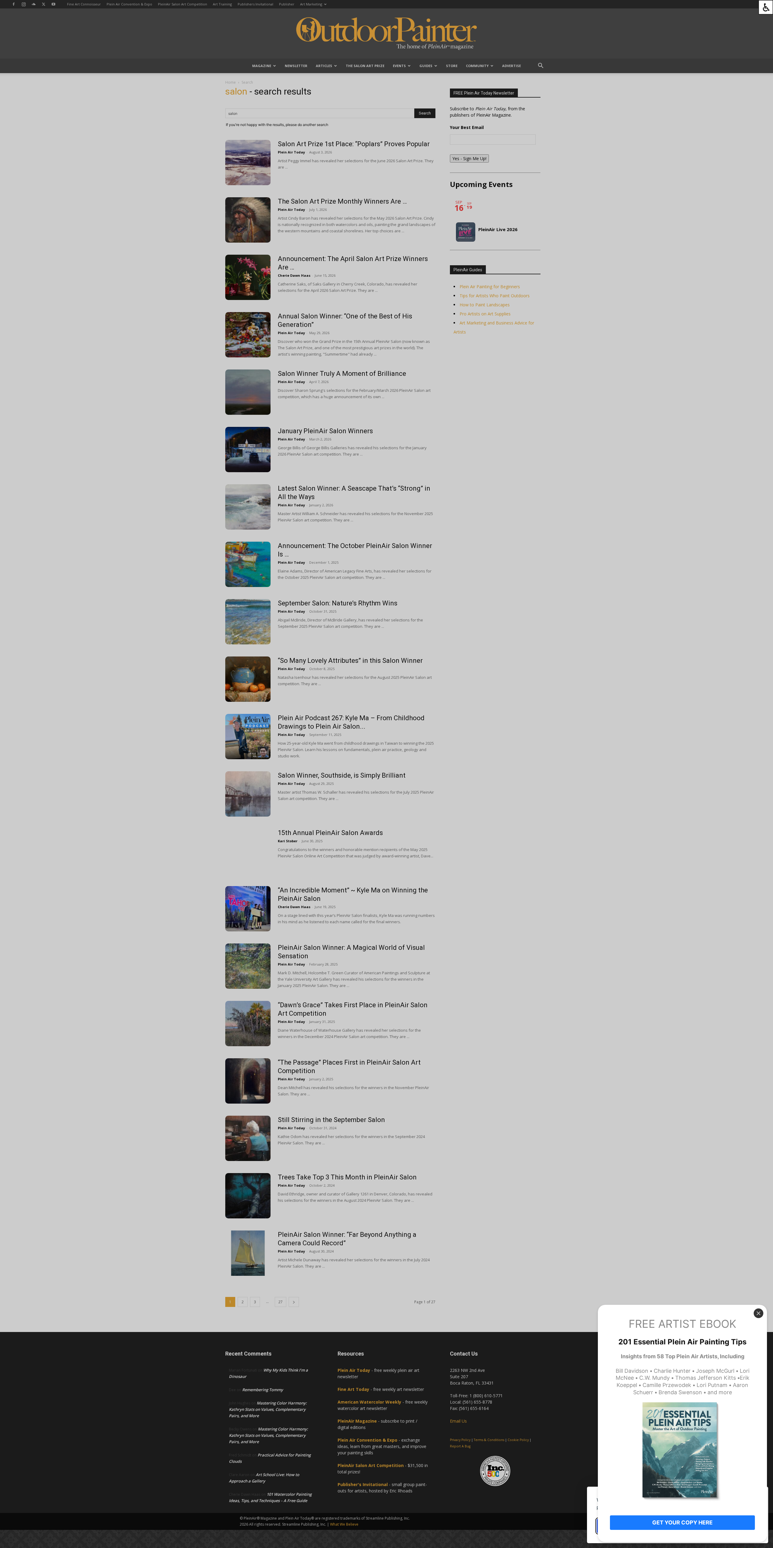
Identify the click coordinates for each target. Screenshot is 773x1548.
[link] (766, 7)
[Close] (758, 1313)
